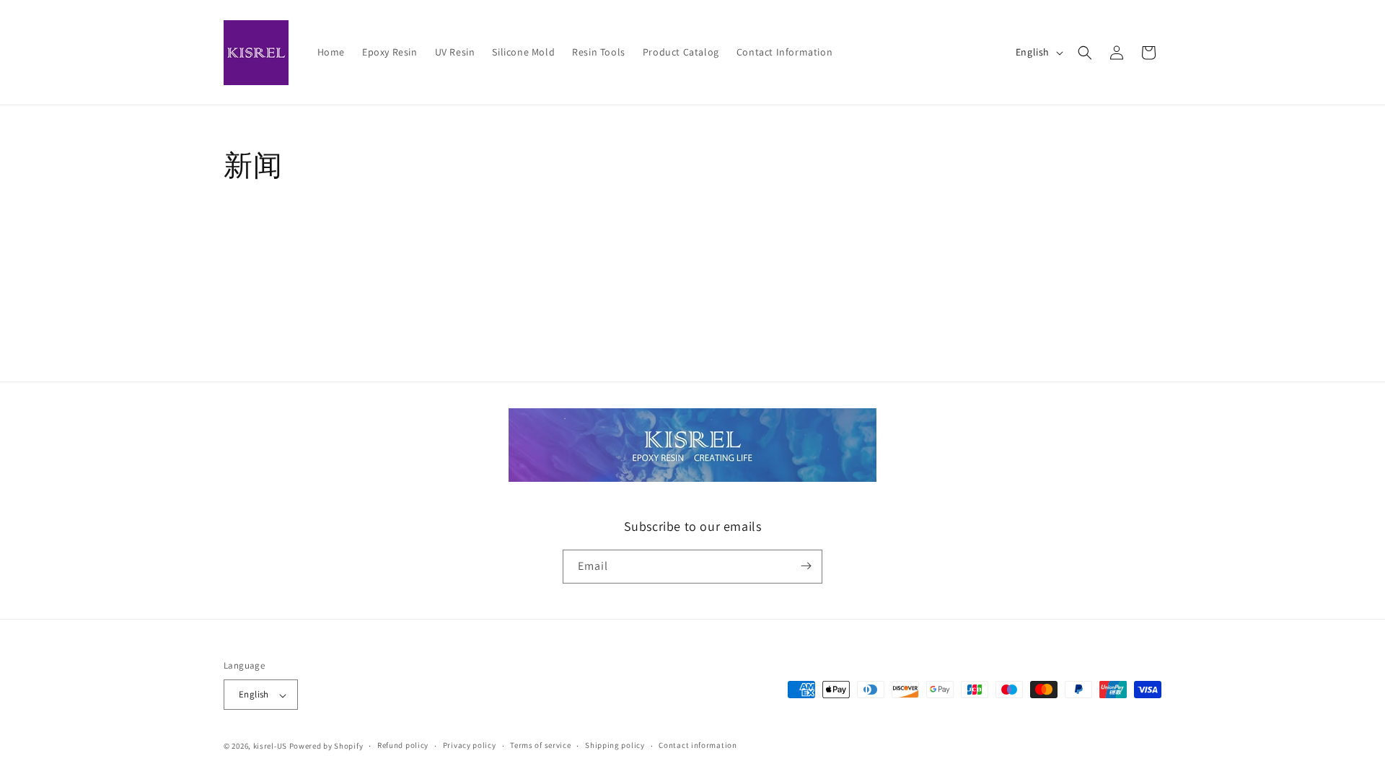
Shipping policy (615, 745)
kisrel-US (270, 746)
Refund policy (402, 745)
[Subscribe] (806, 566)
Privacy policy (469, 745)
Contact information (698, 745)
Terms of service (540, 745)
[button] (1085, 53)
